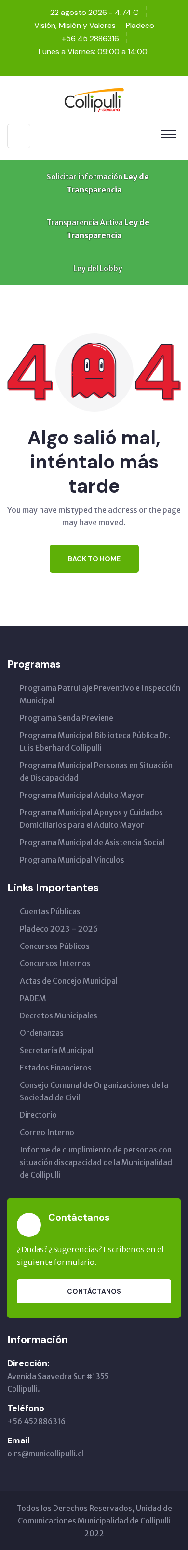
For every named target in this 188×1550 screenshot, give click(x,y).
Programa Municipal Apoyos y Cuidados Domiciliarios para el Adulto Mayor (91, 819)
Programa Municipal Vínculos (72, 859)
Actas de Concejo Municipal (69, 981)
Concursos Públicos (55, 946)
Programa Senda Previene (66, 718)
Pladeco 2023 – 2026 (59, 928)
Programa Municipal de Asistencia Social (92, 842)
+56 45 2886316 (90, 38)
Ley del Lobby (97, 268)
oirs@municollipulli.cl (45, 1453)
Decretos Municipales (58, 1015)
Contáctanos (94, 1291)
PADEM (33, 998)
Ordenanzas (42, 1033)
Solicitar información (97, 183)
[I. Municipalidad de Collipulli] (94, 99)
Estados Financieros (56, 1067)
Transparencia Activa (97, 229)
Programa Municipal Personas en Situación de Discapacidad (96, 771)
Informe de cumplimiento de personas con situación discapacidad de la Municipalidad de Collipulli (96, 1162)
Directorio (38, 1115)
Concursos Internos (55, 963)
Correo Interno (47, 1132)
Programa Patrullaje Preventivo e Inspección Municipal (100, 694)
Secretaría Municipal (57, 1050)
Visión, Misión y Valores (75, 25)
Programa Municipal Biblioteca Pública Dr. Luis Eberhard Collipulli (95, 741)
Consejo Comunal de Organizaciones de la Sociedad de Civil (94, 1091)
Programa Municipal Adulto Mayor (82, 795)
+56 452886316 (36, 1421)
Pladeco (140, 25)
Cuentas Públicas (50, 911)
